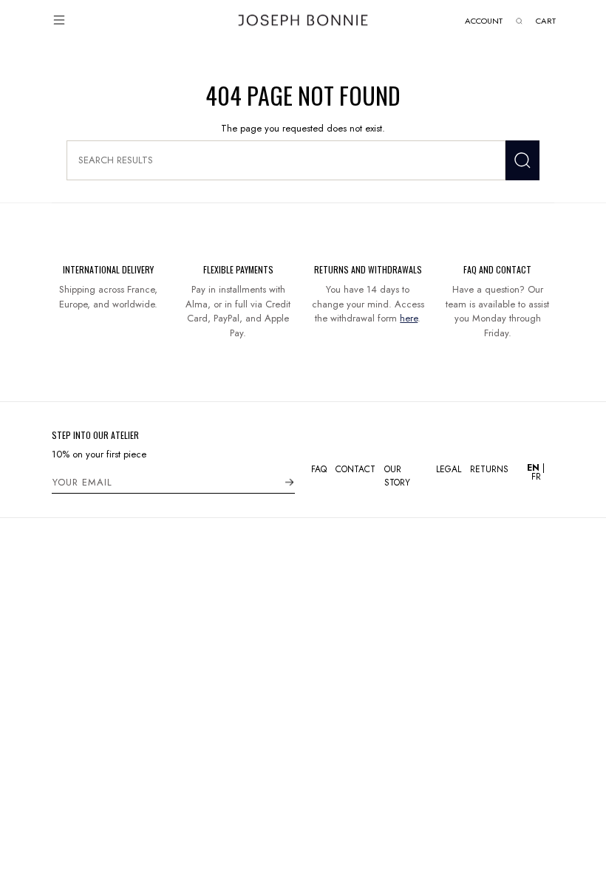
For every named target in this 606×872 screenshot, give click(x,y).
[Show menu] (59, 20)
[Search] (522, 160)
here (409, 318)
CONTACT (355, 469)
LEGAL (448, 469)
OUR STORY (397, 476)
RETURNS (489, 469)
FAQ (319, 469)
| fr (536, 472)
